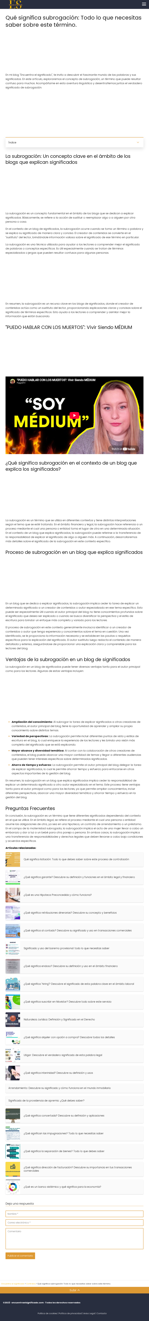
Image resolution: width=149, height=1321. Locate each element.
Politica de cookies (47, 1313)
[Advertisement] (74, 49)
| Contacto (101, 1313)
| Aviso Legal (89, 1313)
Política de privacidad (70, 1313)
